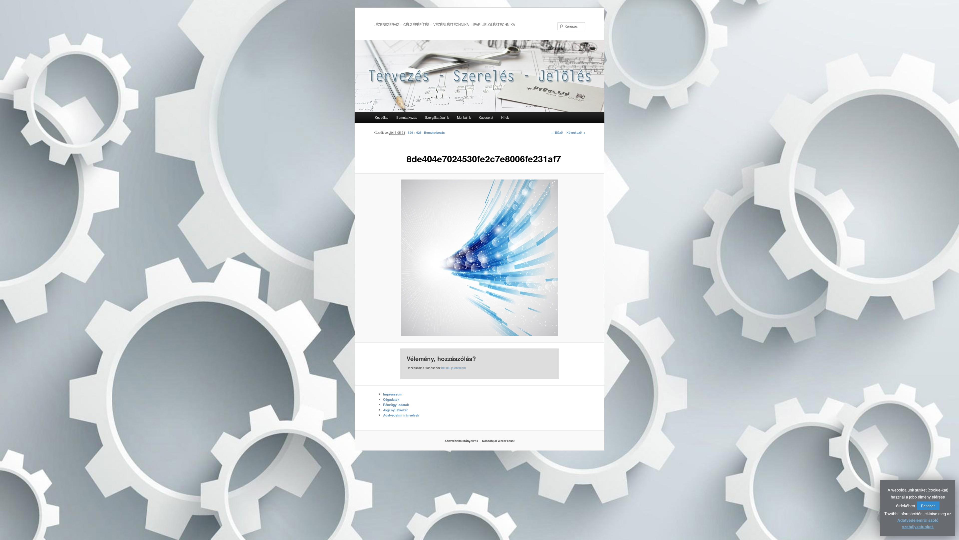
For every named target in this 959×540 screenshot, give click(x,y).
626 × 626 (415, 132)
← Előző (557, 132)
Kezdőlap (381, 117)
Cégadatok (391, 399)
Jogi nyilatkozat (395, 410)
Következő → (575, 132)
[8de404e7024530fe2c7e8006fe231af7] (479, 258)
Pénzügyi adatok (396, 404)
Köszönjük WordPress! (498, 440)
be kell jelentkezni (453, 368)
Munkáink (464, 117)
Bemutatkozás (406, 117)
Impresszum (392, 394)
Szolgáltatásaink (437, 117)
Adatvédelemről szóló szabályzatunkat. (918, 523)
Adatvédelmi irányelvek (401, 415)
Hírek (505, 117)
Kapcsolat (486, 117)
